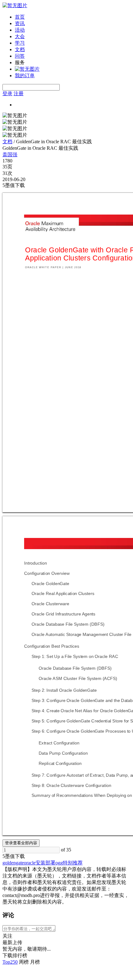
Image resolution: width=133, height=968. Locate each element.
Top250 (10, 962)
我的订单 (25, 75)
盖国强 (9, 154)
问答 (20, 56)
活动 (20, 30)
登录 (7, 93)
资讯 (20, 23)
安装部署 (45, 862)
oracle (30, 862)
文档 (20, 49)
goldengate (13, 862)
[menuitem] (73, 17)
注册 (19, 93)
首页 (20, 17)
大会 (20, 36)
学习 (20, 43)
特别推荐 (73, 862)
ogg (59, 862)
